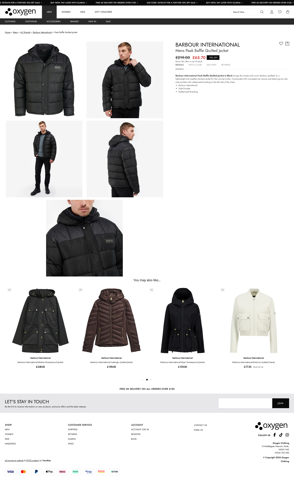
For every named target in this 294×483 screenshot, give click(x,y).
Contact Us (200, 425)
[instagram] (287, 435)
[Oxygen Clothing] (20, 12)
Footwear (31, 21)
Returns (72, 434)
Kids (82, 11)
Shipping (72, 429)
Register (135, 434)
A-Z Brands (25, 32)
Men (49, 11)
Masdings (10, 443)
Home (7, 32)
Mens (15, 32)
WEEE (71, 443)
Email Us (198, 429)
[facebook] (276, 435)
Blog (134, 438)
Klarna (72, 438)
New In (92, 21)
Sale (108, 21)
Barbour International (42, 32)
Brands (74, 21)
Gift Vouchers (103, 11)
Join (281, 403)
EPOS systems (32, 460)
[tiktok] (282, 435)
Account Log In (140, 429)
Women (66, 11)
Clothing (10, 21)
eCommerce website (14, 460)
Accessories (53, 21)
